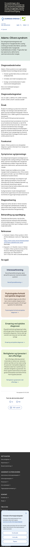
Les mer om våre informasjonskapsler (12, 521)
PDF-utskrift (16, 407)
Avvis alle (15, 537)
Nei (19, 401)
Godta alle (15, 533)
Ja (12, 401)
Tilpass (15, 541)
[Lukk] (26, 513)
